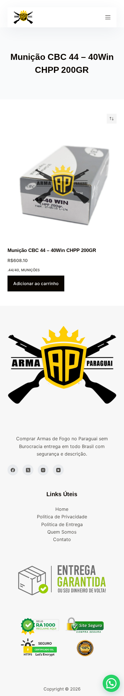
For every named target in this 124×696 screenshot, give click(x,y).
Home (61, 509)
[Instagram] (43, 469)
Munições (30, 270)
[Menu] (107, 17)
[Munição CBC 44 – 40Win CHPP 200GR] (62, 185)
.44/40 (13, 270)
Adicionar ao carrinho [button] (36, 283)
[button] (111, 683)
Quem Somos (61, 532)
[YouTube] (58, 469)
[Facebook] (12, 469)
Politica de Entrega (62, 524)
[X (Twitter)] (27, 469)
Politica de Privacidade (62, 516)
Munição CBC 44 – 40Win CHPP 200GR (51, 250)
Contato (62, 539)
